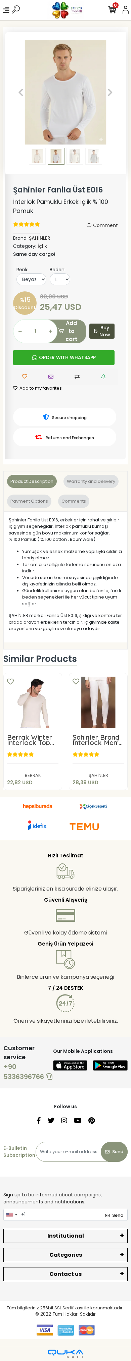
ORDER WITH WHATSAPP (67, 357)
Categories (65, 1255)
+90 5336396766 (24, 1071)
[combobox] (11, 1215)
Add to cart (71, 331)
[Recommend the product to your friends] (52, 377)
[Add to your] (79, 377)
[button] (21, 92)
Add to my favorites (40, 388)
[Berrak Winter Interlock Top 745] (32, 702)
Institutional (65, 1236)
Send (117, 1151)
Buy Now (104, 331)
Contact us (65, 1274)
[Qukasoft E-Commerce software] (65, 1354)
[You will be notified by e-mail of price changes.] (105, 377)
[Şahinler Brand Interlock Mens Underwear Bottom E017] (98, 702)
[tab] (32, 481)
